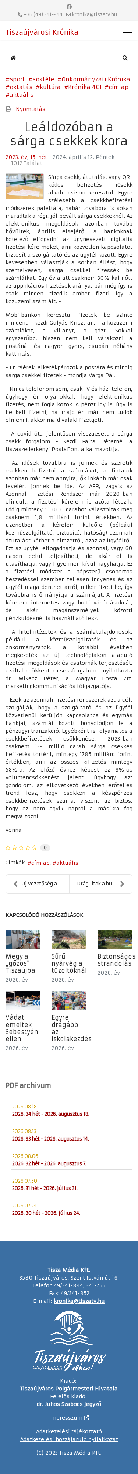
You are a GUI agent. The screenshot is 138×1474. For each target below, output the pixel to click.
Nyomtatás (30, 109)
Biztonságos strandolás (116, 960)
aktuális (21, 94)
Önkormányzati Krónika (95, 79)
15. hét (38, 157)
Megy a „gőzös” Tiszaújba (20, 963)
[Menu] (127, 32)
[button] (125, 58)
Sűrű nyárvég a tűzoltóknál (69, 963)
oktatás (21, 87)
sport (17, 79)
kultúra (50, 87)
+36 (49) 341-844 (43, 14)
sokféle (43, 79)
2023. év (16, 157)
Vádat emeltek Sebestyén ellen (22, 1028)
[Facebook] (69, 6)
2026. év (17, 979)
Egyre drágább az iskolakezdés (72, 1028)
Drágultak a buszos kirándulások (104, 884)
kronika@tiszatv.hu (94, 14)
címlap (118, 87)
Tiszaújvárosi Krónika (42, 32)
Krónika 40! (84, 87)
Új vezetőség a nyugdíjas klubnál (45, 884)
